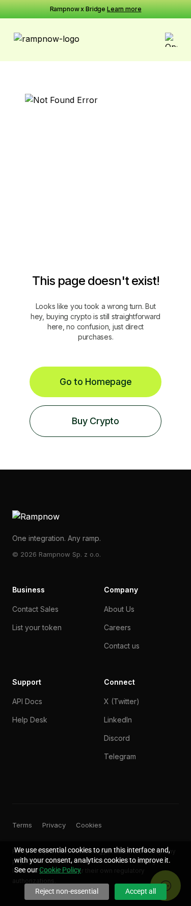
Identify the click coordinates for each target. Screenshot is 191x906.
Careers (117, 627)
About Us (119, 609)
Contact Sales (35, 609)
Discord (117, 738)
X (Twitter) (122, 701)
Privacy (54, 825)
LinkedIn (118, 719)
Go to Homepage (96, 381)
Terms (22, 825)
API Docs (27, 701)
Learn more (124, 9)
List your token (37, 627)
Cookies (89, 825)
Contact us (122, 645)
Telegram (120, 756)
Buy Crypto (95, 421)
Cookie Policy (60, 870)
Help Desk (29, 719)
